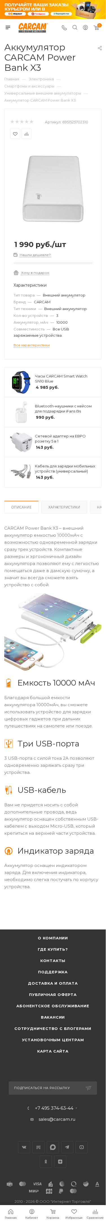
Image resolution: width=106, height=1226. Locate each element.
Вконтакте (24, 1147)
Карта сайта (53, 1051)
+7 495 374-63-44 (54, 1108)
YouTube (82, 1147)
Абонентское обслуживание (52, 1006)
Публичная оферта (53, 994)
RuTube (38, 1147)
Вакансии (53, 1017)
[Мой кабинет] (85, 28)
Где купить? (53, 949)
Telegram (67, 1147)
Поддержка (53, 972)
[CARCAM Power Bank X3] (53, 188)
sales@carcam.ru (57, 1119)
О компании (53, 938)
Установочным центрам (53, 1040)
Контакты (52, 960)
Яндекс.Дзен (60, 1162)
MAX (53, 1147)
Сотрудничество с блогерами (52, 1028)
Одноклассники (46, 1162)
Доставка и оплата (53, 983)
